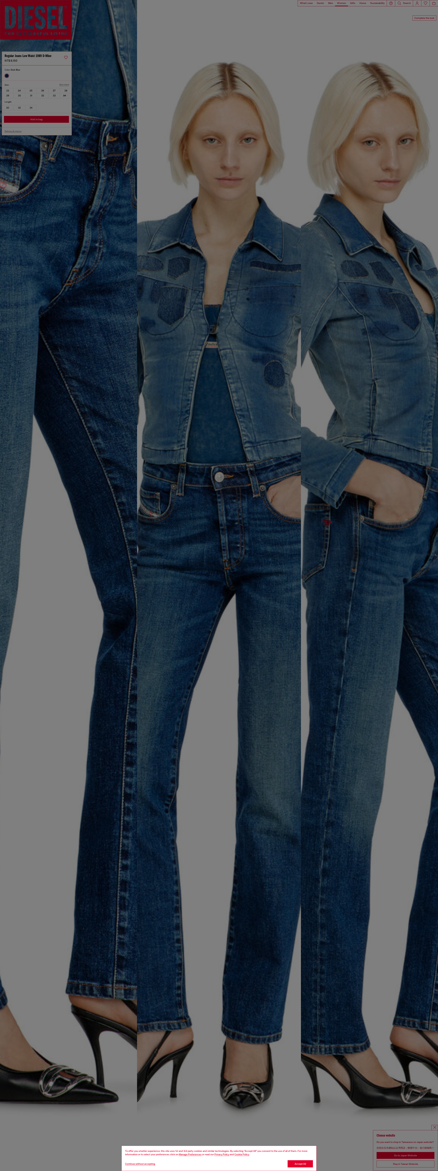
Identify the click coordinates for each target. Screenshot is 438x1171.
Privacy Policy (221, 1154)
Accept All (300, 1163)
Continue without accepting (140, 1163)
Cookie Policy (241, 1154)
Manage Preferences (190, 1154)
